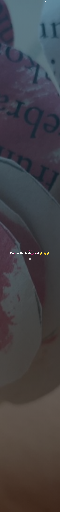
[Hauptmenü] (58, 1)
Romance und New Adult (29, 250)
